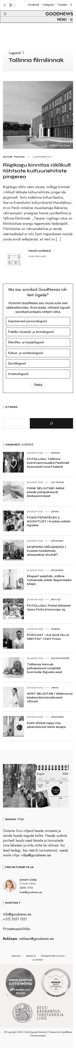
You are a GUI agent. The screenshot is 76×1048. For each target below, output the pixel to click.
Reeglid (31, 956)
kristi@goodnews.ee (31, 892)
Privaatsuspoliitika (16, 928)
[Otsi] (51, 423)
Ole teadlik (57, 482)
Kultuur (7, 156)
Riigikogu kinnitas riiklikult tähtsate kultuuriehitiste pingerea (37, 171)
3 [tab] (15, 995)
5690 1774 (26, 888)
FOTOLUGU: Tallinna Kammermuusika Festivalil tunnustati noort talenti (48, 462)
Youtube (62, 5)
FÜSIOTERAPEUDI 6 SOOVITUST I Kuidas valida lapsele (48, 521)
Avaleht (16, 956)
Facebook (33, 5)
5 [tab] (23, 995)
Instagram (48, 5)
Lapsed (55, 511)
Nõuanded (57, 540)
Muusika (55, 452)
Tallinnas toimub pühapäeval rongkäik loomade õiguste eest (44, 668)
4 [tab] (19, 995)
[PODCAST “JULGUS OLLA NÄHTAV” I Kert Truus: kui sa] (52, 786)
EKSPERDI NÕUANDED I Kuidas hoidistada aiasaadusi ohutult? (46, 550)
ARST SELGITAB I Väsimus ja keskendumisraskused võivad (49, 697)
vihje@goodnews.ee (36, 855)
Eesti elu (56, 599)
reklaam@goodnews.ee (36, 938)
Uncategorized (60, 658)
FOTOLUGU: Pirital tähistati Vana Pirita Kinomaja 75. (49, 607)
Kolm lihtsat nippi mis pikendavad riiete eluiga (46, 725)
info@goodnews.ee (17, 914)
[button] (2, 9)
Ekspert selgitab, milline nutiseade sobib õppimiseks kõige (49, 580)
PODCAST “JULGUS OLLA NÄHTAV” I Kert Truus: (48, 637)
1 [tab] (8, 995)
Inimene (55, 628)
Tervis (54, 687)
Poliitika (19, 156)
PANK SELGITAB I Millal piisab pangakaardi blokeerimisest (45, 492)
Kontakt (38, 959)
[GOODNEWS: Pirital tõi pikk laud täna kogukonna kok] (19, 786)
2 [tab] (11, 995)
